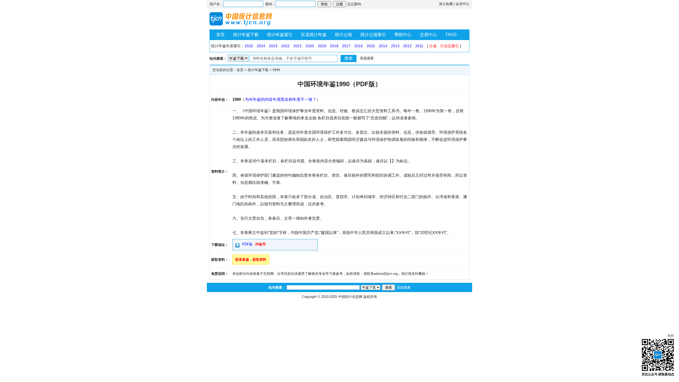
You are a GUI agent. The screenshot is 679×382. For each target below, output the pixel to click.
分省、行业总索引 (444, 46)
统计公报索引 (373, 34)
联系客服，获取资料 (250, 260)
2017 (346, 46)
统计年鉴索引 (280, 34)
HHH (276, 70)
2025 (249, 46)
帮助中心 (402, 34)
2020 (310, 46)
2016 (358, 46)
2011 (419, 46)
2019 (322, 46)
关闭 (670, 336)
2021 (297, 46)
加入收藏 (446, 4)
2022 (285, 46)
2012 (407, 46)
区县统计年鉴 (314, 34)
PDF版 (247, 244)
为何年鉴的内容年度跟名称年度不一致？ (280, 99)
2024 (261, 46)
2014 (383, 46)
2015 (371, 46)
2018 (334, 46)
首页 (220, 34)
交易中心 (428, 34)
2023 (273, 46)
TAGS (451, 34)
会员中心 (462, 4)
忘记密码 (354, 4)
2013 (395, 46)
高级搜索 (367, 58)
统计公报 (343, 34)
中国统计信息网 (350, 297)
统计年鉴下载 (246, 34)
